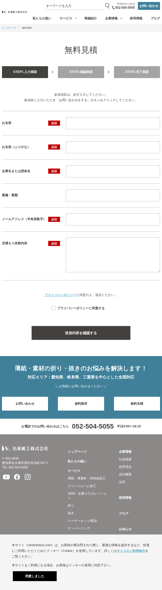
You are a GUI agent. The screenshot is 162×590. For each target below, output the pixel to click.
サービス (66, 18)
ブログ (155, 18)
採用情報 (136, 18)
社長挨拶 (125, 459)
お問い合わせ (148, 6)
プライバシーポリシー (60, 295)
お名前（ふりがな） (29, 147)
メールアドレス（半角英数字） (29, 219)
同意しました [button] (34, 576)
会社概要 (125, 474)
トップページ (9, 27)
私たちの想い (42, 18)
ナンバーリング (79, 528)
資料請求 (81, 403)
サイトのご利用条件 (131, 550)
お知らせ (125, 529)
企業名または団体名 (29, 171)
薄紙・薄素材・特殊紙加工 (87, 478)
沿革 (122, 482)
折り (71, 505)
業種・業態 (10, 195)
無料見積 (137, 403)
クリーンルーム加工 (82, 486)
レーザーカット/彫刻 (82, 520)
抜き (71, 513)
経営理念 (125, 466)
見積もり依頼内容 (29, 243)
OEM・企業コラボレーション (87, 496)
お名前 (29, 122)
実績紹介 (90, 18)
